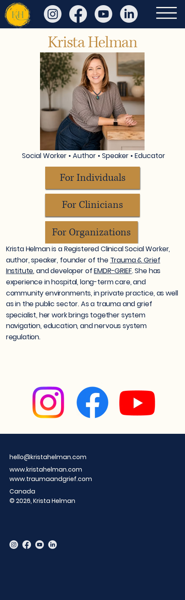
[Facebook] (78, 14)
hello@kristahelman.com (47, 457)
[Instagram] (53, 14)
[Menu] (166, 13)
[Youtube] (103, 14)
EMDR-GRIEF (113, 271)
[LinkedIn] (129, 14)
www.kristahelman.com (45, 469)
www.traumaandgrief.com (50, 479)
